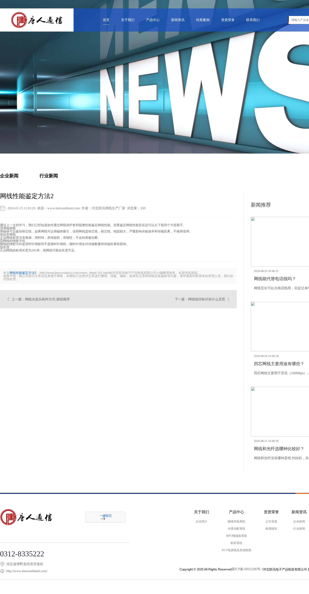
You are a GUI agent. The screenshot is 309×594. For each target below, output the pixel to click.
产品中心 (153, 20)
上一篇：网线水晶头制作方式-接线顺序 (41, 299)
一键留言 (105, 515)
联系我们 (253, 20)
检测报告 (271, 528)
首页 (106, 20)
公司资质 (271, 521)
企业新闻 (9, 176)
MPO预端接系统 (236, 535)
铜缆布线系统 (236, 521)
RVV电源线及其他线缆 (236, 550)
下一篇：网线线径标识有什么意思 (200, 299)
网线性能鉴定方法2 (22, 272)
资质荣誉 (228, 20)
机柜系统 (236, 543)
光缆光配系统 (236, 528)
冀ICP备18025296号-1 (247, 569)
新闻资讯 (178, 20)
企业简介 (201, 521)
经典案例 (203, 20)
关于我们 (128, 20)
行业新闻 (49, 176)
